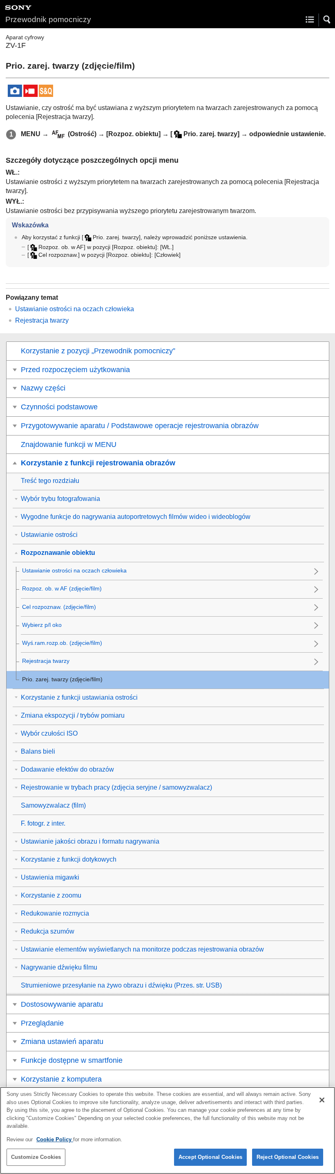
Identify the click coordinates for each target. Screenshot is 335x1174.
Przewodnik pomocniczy (48, 19)
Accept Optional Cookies (210, 1157)
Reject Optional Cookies (288, 1157)
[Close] (322, 1100)
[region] (167, 1130)
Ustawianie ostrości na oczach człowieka (74, 308)
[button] (327, 19)
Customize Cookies (36, 1157)
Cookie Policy (54, 1139)
